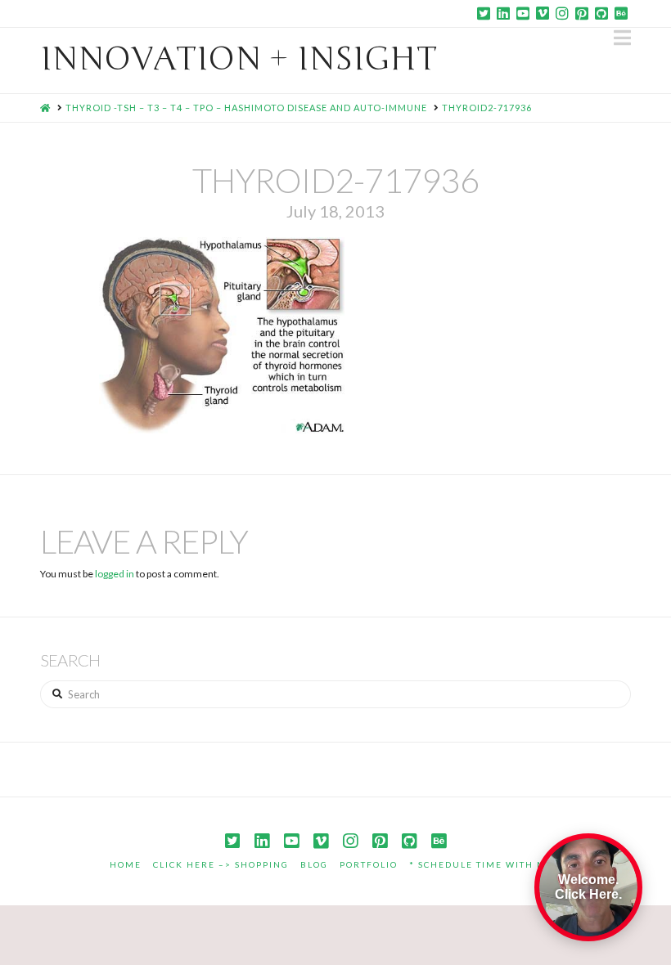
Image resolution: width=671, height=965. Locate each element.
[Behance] (621, 13)
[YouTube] (523, 13)
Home (126, 864)
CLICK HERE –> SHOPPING (221, 864)
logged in (114, 574)
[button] (622, 37)
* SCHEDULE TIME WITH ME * (485, 864)
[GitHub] (601, 13)
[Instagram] (562, 13)
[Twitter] (483, 13)
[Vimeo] (542, 13)
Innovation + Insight (238, 59)
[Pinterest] (582, 13)
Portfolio (369, 864)
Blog (314, 864)
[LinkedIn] (503, 13)
